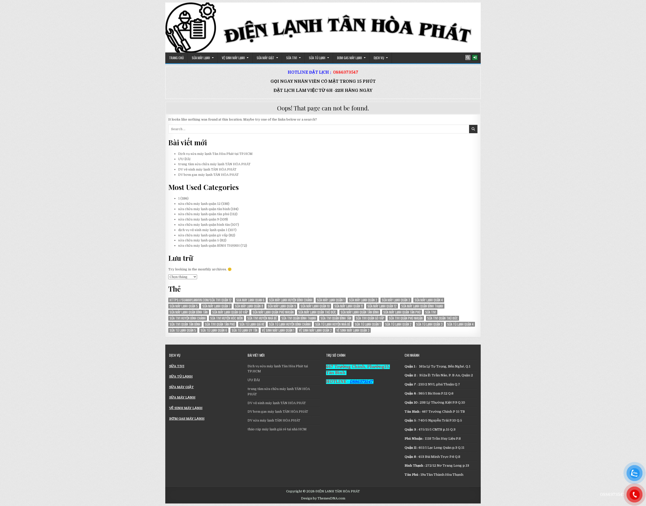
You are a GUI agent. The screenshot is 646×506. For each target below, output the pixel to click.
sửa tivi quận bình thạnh (298, 318)
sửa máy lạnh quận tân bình (360, 312)
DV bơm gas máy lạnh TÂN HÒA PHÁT (208, 175)
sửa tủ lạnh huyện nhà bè (332, 324)
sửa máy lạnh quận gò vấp (230, 312)
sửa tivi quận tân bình (185, 324)
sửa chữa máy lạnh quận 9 (198, 219)
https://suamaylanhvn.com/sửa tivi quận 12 (201, 300)
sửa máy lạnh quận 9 (282, 306)
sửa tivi (430, 312)
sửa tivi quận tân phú (220, 324)
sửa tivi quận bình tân (335, 318)
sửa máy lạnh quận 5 (184, 306)
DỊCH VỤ (379, 57)
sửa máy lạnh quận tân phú (402, 312)
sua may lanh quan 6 (250, 300)
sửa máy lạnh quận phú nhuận (273, 312)
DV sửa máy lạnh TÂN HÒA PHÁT (274, 420)
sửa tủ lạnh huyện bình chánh (290, 324)
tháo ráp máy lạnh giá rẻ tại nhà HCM (277, 429)
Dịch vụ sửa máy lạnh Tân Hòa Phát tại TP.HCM (215, 154)
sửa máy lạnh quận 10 (315, 306)
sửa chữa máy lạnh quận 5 (198, 240)
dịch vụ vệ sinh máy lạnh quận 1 (202, 230)
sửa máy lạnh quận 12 (382, 306)
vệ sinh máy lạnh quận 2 (315, 330)
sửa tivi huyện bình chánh (188, 318)
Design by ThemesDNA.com (323, 498)
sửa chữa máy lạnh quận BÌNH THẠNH (209, 245)
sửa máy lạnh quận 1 (330, 300)
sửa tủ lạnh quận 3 (429, 324)
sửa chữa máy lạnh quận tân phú (203, 214)
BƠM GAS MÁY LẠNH (349, 57)
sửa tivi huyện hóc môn (226, 318)
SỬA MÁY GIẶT (265, 57)
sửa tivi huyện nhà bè (262, 318)
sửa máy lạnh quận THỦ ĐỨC (317, 312)
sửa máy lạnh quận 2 (363, 300)
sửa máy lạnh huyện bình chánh (290, 300)
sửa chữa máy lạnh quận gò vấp (203, 235)
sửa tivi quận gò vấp (370, 318)
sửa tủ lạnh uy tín (244, 330)
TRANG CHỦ (176, 57)
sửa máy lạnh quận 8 (249, 306)
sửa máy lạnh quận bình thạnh (422, 306)
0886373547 (345, 72)
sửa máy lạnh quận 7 (216, 306)
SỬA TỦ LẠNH (317, 57)
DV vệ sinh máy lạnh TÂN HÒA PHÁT (207, 169)
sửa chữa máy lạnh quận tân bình (204, 209)
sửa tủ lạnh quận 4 (460, 324)
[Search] (468, 57)
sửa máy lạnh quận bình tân (189, 312)
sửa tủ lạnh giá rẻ (251, 324)
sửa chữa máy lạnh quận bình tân (204, 225)
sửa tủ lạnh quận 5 (183, 330)
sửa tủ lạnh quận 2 (398, 324)
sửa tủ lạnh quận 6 (214, 330)
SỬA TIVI (291, 57)
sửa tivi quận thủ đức (442, 318)
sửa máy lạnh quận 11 (348, 306)
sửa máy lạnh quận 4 (429, 300)
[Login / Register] (475, 57)
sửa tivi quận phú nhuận (406, 318)
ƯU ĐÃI (184, 159)
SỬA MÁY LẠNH (201, 57)
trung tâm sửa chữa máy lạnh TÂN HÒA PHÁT (214, 164)
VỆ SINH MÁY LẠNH (233, 57)
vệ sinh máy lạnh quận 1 (278, 330)
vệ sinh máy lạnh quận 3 (352, 330)
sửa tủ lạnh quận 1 (368, 324)
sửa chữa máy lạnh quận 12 (199, 204)
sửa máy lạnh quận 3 (396, 300)
